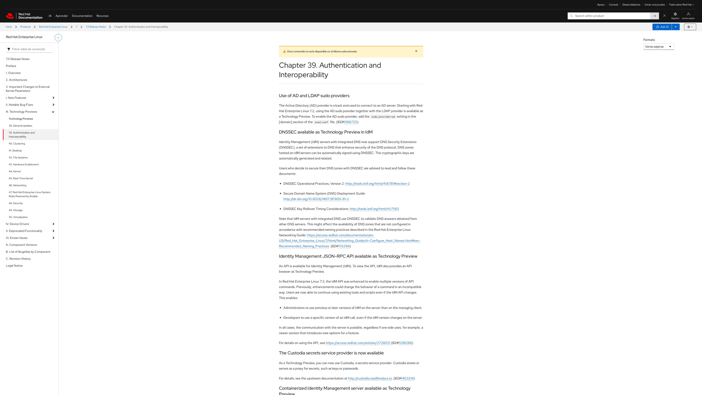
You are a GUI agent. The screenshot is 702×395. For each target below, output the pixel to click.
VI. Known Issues (16, 238)
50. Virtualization (18, 217)
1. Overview (13, 73)
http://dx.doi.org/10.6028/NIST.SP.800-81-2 (316, 199)
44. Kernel (15, 171)
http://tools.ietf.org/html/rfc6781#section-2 (378, 183)
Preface (11, 66)
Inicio (9, 26)
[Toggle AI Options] (676, 27)
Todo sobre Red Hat (680, 4)
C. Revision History (18, 259)
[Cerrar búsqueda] (664, 16)
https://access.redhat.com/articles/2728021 (358, 343)
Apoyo (601, 4)
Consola (613, 4)
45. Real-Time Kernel (21, 178)
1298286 (405, 343)
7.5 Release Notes (96, 26)
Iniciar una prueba (655, 4)
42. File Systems (18, 157)
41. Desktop (15, 150)
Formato (649, 40)
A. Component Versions (21, 245)
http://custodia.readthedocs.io (370, 378)
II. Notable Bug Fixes (19, 105)
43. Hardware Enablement (24, 164)
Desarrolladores (631, 4)
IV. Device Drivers (17, 224)
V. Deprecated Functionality (24, 231)
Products (25, 26)
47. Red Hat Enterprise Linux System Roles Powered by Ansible (29, 194)
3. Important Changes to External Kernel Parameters (28, 89)
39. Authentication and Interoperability (22, 134)
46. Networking (17, 185)
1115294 (344, 246)
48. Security (16, 203)
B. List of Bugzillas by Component (28, 252)
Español (675, 18)
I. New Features (16, 98)
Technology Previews (21, 118)
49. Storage (15, 210)
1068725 (350, 122)
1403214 (407, 378)
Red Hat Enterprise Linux (53, 26)
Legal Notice (14, 266)
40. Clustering (17, 143)
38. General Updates (20, 125)
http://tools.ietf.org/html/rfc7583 (374, 209)
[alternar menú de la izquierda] (58, 37)
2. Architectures (16, 80)
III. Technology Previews (21, 112)
